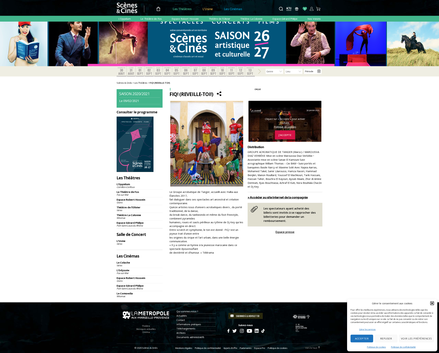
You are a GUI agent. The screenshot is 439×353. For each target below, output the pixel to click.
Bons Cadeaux (297, 9)
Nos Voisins (314, 18)
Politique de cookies (376, 347)
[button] (432, 303)
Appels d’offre (230, 348)
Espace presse (285, 232)
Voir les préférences (416, 338)
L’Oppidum (124, 18)
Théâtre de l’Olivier (219, 18)
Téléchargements (185, 328)
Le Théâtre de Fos (151, 18)
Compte (311, 9)
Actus (289, 9)
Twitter (234, 330)
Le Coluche (123, 264)
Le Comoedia (125, 295)
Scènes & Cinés (149, 347)
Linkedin (256, 330)
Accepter (362, 338)
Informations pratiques (188, 324)
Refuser (386, 338)
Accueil (158, 9)
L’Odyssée (123, 271)
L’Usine (208, 9)
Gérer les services (367, 329)
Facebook (228, 330)
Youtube (249, 330)
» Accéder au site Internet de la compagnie (278, 197)
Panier (318, 9)
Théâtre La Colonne (251, 18)
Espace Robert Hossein (185, 18)
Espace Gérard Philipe (285, 18)
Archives (180, 332)
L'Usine (121, 242)
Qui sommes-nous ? (187, 311)
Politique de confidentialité (403, 347)
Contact (180, 320)
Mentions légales (183, 348)
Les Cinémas (233, 9)
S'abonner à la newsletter (247, 316)
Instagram (242, 330)
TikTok (262, 330)
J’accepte (285, 135)
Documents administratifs (190, 337)
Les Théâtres (182, 9)
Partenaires (245, 348)
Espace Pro (259, 348)
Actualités (181, 315)
